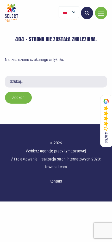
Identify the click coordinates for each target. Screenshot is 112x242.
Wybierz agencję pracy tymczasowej (56, 151)
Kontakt (55, 181)
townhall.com (56, 167)
